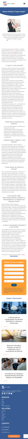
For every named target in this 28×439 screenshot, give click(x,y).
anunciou (12, 50)
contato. (23, 254)
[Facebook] (9, 393)
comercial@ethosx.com (6, 432)
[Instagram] (7, 393)
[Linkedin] (5, 393)
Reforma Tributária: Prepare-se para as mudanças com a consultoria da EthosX (14, 348)
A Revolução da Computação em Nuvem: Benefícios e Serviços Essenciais (14, 320)
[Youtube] (11, 393)
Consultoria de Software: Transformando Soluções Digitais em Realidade (14, 375)
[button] (24, 3)
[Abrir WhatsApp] (25, 436)
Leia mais (5, 326)
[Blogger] (2, 393)
